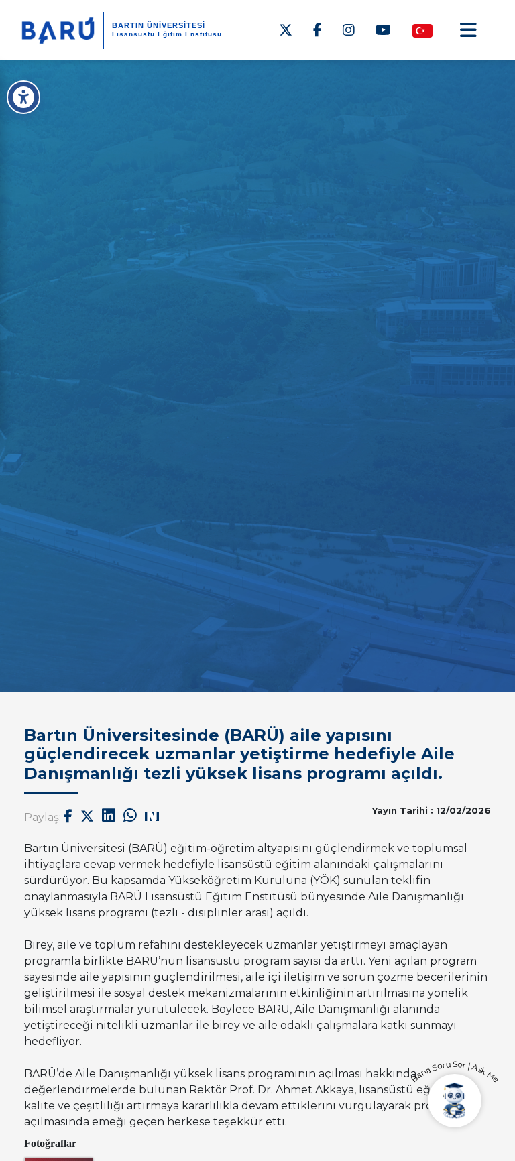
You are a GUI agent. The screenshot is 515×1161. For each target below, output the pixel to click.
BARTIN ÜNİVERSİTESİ (158, 25)
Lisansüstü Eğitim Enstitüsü (167, 34)
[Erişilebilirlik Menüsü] (23, 97)
